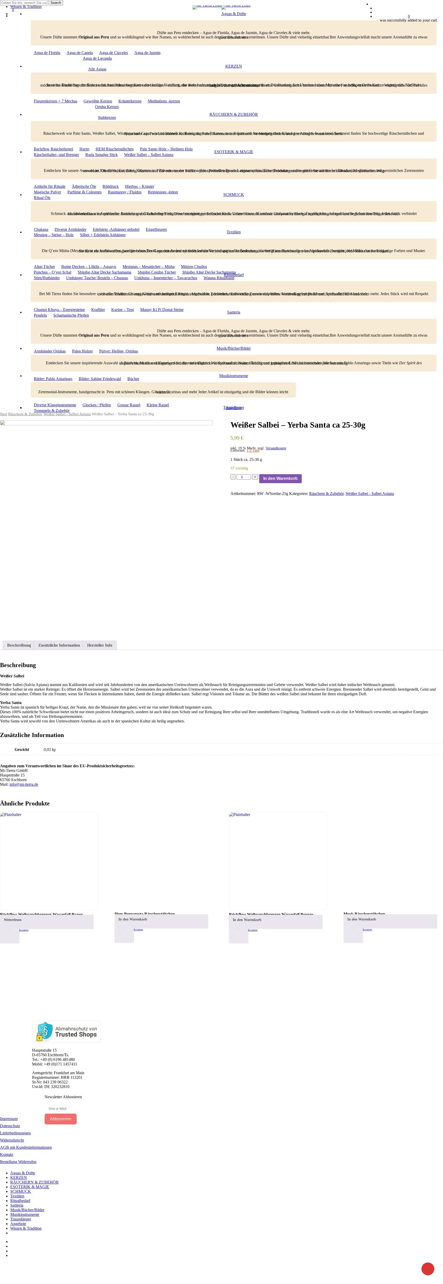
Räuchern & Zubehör (326, 493)
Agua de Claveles (113, 52)
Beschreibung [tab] (19, 645)
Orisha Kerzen (107, 107)
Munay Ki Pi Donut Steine (162, 309)
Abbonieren (60, 1119)
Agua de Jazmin (147, 52)
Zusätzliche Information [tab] (59, 645)
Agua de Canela (80, 52)
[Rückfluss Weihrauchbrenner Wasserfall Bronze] (278, 861)
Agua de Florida (47, 52)
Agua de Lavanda (97, 58)
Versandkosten (276, 448)
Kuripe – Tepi (122, 309)
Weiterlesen (13, 919)
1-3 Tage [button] (253, 450)
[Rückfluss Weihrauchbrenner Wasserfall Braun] (49, 861)
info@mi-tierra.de (23, 784)
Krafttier (98, 309)
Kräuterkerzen (130, 101)
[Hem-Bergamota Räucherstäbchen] (163, 861)
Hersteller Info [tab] (99, 645)
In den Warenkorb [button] (132, 919)
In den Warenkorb (280, 478)
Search (56, 3)
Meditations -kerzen (164, 101)
